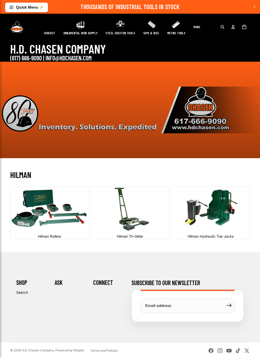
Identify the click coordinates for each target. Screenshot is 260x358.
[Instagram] (220, 351)
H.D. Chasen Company (38, 350)
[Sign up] (229, 305)
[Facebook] (211, 351)
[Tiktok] (238, 351)
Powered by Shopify (69, 350)
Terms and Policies (104, 350)
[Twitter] (247, 351)
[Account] (233, 26)
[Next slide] (254, 6)
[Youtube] (229, 351)
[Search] (222, 26)
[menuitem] (197, 26)
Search (22, 292)
